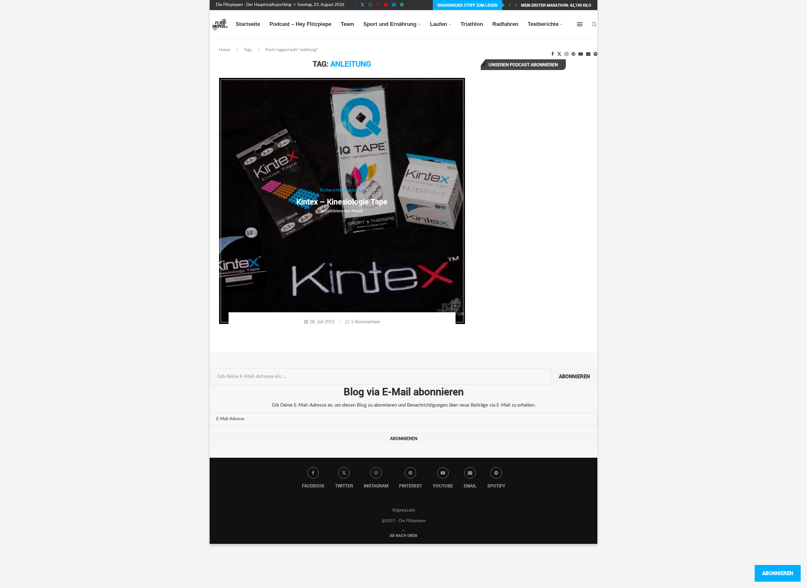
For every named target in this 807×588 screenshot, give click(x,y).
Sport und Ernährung (389, 24)
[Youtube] (386, 5)
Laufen (438, 24)
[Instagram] (370, 5)
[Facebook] (355, 5)
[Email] (394, 5)
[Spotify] (402, 5)
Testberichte (543, 24)
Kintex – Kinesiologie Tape (341, 202)
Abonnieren (574, 376)
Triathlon (472, 24)
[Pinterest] (378, 5)
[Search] (594, 24)
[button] (509, 5)
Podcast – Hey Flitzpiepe (300, 24)
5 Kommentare (365, 322)
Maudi (357, 211)
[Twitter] (362, 5)
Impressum (403, 510)
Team (347, 24)
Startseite (248, 24)
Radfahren (505, 24)
